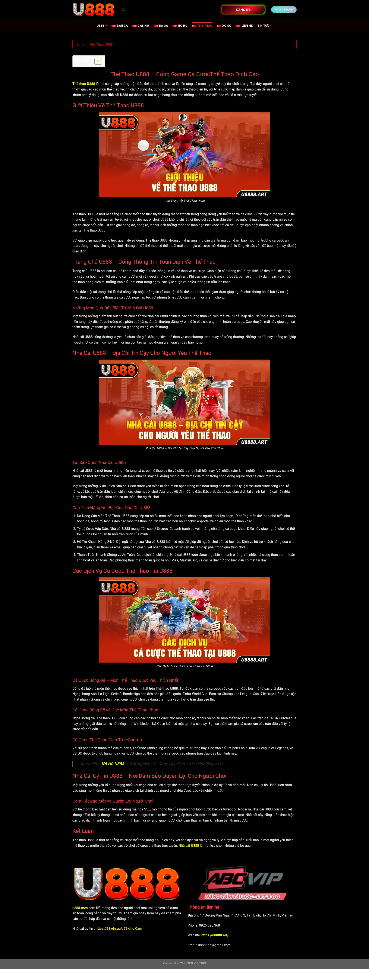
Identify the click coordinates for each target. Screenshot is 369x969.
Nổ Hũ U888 (112, 763)
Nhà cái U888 (189, 846)
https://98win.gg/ (109, 929)
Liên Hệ (247, 26)
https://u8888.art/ (214, 935)
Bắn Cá (122, 26)
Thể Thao (204, 26)
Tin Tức (263, 26)
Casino (143, 26)
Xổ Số (226, 26)
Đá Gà (163, 26)
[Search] (123, 10)
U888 (100, 26)
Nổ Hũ (182, 26)
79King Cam (133, 929)
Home (79, 44)
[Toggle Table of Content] (96, 61)
